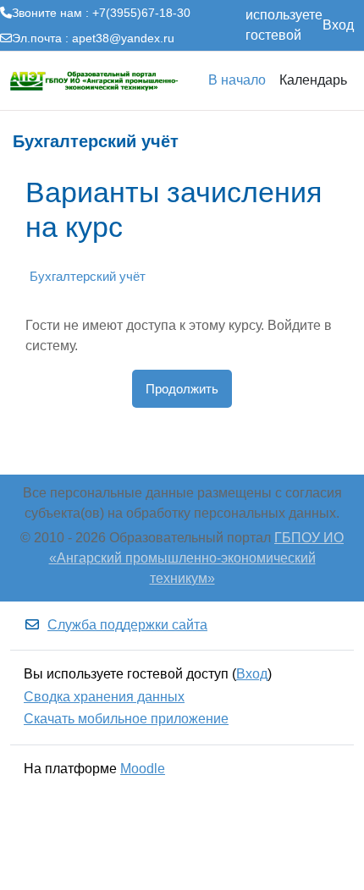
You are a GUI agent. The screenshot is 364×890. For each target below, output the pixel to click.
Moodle (142, 768)
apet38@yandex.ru (123, 38)
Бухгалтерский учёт (88, 276)
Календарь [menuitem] (313, 80)
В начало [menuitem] (237, 80)
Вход (338, 25)
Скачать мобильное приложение (126, 718)
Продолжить (182, 389)
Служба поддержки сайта (127, 625)
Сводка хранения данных (104, 696)
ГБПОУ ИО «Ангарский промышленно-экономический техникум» (197, 557)
